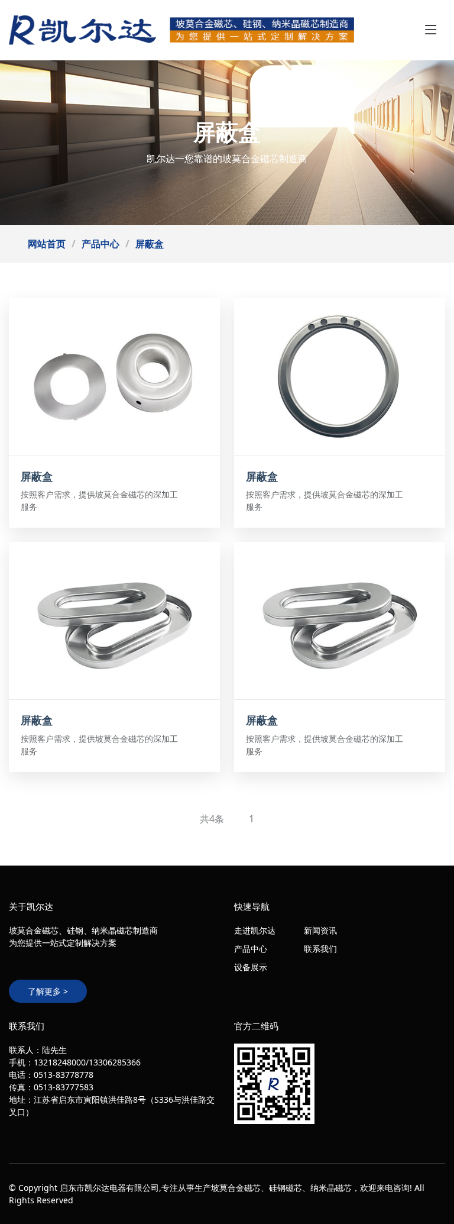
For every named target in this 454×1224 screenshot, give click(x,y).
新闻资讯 (320, 930)
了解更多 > (48, 991)
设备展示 (250, 967)
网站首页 (47, 243)
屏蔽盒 (149, 243)
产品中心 (100, 243)
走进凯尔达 (254, 930)
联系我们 (320, 948)
